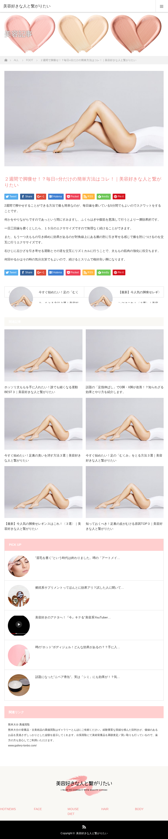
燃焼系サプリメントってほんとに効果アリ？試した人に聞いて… (79, 587)
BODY (139, 809)
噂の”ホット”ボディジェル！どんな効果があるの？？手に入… (77, 647)
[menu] (162, 6)
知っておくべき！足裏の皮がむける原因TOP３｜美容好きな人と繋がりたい (124, 526)
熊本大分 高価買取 (19, 724)
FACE (38, 809)
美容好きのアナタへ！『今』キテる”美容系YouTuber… (73, 617)
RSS (83, 826)
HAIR (104, 809)
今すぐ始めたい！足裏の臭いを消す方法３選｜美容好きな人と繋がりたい (42, 458)
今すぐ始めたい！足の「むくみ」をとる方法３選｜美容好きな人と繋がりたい (124, 458)
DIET (71, 814)
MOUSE (73, 809)
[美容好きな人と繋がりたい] (77, 6)
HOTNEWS (8, 809)
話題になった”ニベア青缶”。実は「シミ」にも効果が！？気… (77, 677)
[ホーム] (5, 59)
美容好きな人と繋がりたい (92, 833)
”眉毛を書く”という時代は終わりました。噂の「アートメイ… (77, 558)
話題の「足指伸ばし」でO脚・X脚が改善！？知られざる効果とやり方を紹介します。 (125, 389)
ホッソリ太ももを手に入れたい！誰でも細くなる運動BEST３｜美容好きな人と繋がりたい (41, 389)
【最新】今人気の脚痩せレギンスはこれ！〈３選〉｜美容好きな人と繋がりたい (42, 526)
